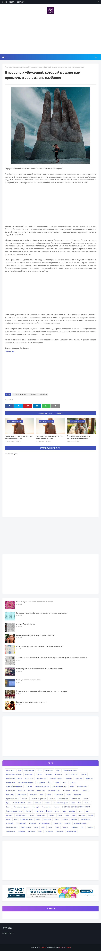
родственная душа (80, 823)
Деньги (83, 774)
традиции (31, 831)
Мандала (21, 791)
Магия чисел (10, 791)
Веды (58, 770)
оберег (57, 819)
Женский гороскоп (56, 778)
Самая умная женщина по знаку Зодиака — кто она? (35, 635)
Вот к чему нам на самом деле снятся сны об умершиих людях (39, 669)
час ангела (49, 831)
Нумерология (21, 795)
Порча (69, 795)
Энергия (49, 811)
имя (73, 815)
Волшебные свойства (13, 774)
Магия (72, 786)
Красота (73, 782)
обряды (65, 819)
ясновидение (71, 831)
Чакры (56, 807)
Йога (49, 782)
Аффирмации (29, 770)
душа (87, 811)
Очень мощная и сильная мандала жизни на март (34, 602)
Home (4, 2)
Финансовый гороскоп (21, 807)
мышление (23, 67)
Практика (77, 795)
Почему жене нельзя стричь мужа (28, 680)
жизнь (32, 815)
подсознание (85, 819)
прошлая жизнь (44, 823)
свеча (36, 827)
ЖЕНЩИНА (29, 778)
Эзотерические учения (14, 811)
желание (9, 815)
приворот (32, 823)
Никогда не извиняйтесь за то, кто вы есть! (31, 702)
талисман (21, 831)
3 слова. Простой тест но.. (25, 624)
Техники (87, 803)
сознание (74, 827)
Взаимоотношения (70, 770)
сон (82, 827)
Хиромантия (46, 807)
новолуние (47, 819)
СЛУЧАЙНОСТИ (19, 803)
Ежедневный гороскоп (14, 778)
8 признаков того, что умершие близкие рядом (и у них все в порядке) (42, 691)
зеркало (51, 815)
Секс (29, 803)
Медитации (41, 791)
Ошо (41, 795)
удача (40, 831)
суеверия (90, 827)
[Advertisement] (50, 34)
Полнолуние (58, 795)
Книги (64, 782)
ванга (80, 811)
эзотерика (60, 831)
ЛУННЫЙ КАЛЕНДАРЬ (14, 786)
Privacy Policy (7, 933)
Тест (79, 803)
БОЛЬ (39, 770)
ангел (57, 811)
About (11, 2)
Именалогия (10, 782)
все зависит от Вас (19, 394)
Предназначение (12, 799)
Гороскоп (58, 774)
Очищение (33, 795)
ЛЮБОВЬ (28, 786)
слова (57, 827)
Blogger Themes (64, 948)
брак (64, 811)
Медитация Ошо (54, 791)
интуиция (81, 815)
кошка (8, 819)
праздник (9, 823)
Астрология (10, 770)
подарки (74, 819)
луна (15, 819)
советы (65, 827)
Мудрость (76, 791)
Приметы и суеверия (39, 799)
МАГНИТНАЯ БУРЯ (59, 786)
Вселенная (29, 774)
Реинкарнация (63, 799)
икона (67, 815)
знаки (60, 815)
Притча (52, 799)
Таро (73, 803)
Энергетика (38, 811)
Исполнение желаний (26, 782)
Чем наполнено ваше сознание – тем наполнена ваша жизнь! (18, 437)
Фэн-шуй (35, 807)
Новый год (10, 795)
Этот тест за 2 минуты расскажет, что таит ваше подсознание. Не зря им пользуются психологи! (51, 657)
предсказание (21, 823)
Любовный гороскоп (42, 786)
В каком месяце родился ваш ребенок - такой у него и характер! (39, 646)
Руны (8, 803)
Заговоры (69, 778)
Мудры (85, 791)
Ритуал (85, 799)
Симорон (38, 803)
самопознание (26, 827)
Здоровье (79, 778)
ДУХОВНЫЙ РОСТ (71, 774)
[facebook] (98, 2)
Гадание (39, 774)
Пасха (49, 795)
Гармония (48, 774)
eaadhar (42, 948)
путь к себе (57, 823)
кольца (90, 815)
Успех (8, 807)
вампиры (72, 811)
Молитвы (66, 791)
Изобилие (32, 394)
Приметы (25, 799)
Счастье (47, 803)
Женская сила (41, 778)
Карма (57, 782)
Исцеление (41, 782)
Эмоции (28, 811)
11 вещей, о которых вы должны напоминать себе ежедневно (78, 437)
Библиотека (49, 770)
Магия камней (82, 786)
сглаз (43, 827)
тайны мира (10, 831)
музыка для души (26, 819)
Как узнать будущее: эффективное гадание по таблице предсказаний (41, 613)
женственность (21, 815)
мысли (38, 819)
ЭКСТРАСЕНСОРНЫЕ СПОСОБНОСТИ (76, 807)
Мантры (31, 791)
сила (50, 827)
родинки (67, 823)
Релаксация (75, 799)
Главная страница (11, 67)
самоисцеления (11, 827)
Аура (19, 770)
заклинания (41, 815)
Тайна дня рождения (61, 803)
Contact (20, 2)
